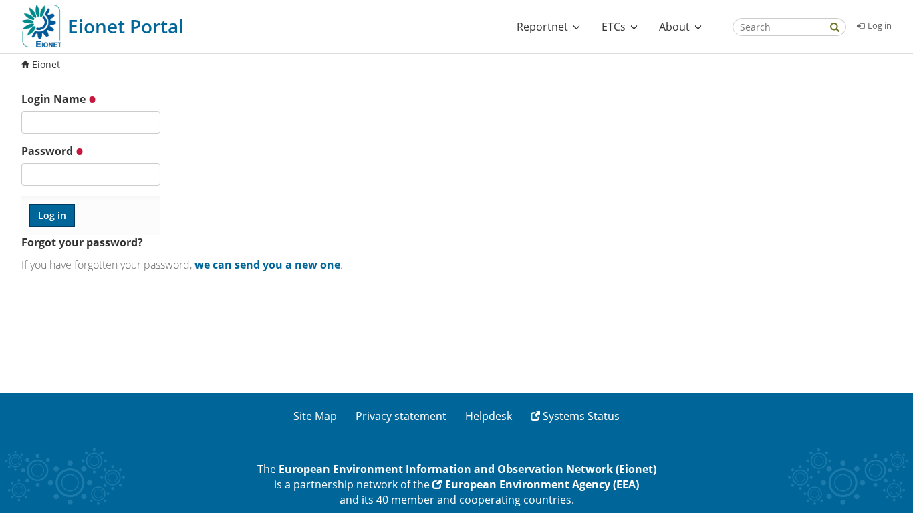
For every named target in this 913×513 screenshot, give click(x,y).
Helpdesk (488, 416)
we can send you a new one (267, 264)
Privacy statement (401, 416)
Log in (880, 25)
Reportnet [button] (542, 26)
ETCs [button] (614, 26)
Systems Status (581, 416)
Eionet (46, 64)
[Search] (834, 28)
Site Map (315, 416)
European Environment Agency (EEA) (542, 484)
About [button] (674, 26)
